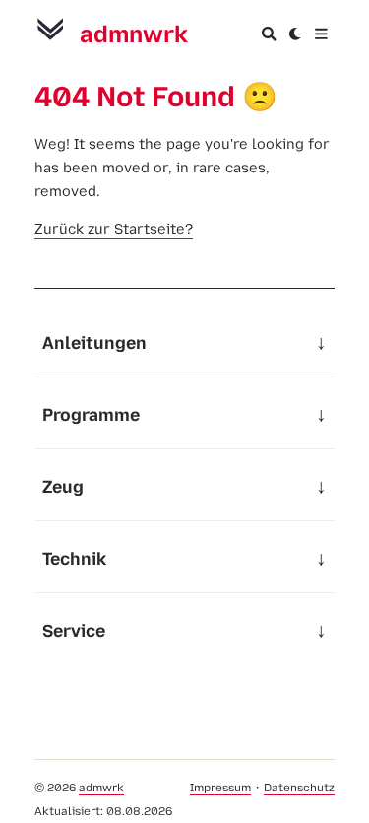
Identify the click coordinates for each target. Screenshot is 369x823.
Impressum (220, 787)
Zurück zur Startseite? (113, 229)
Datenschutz (299, 787)
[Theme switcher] (295, 34)
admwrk (101, 787)
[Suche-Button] (269, 34)
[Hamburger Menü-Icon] (321, 34)
